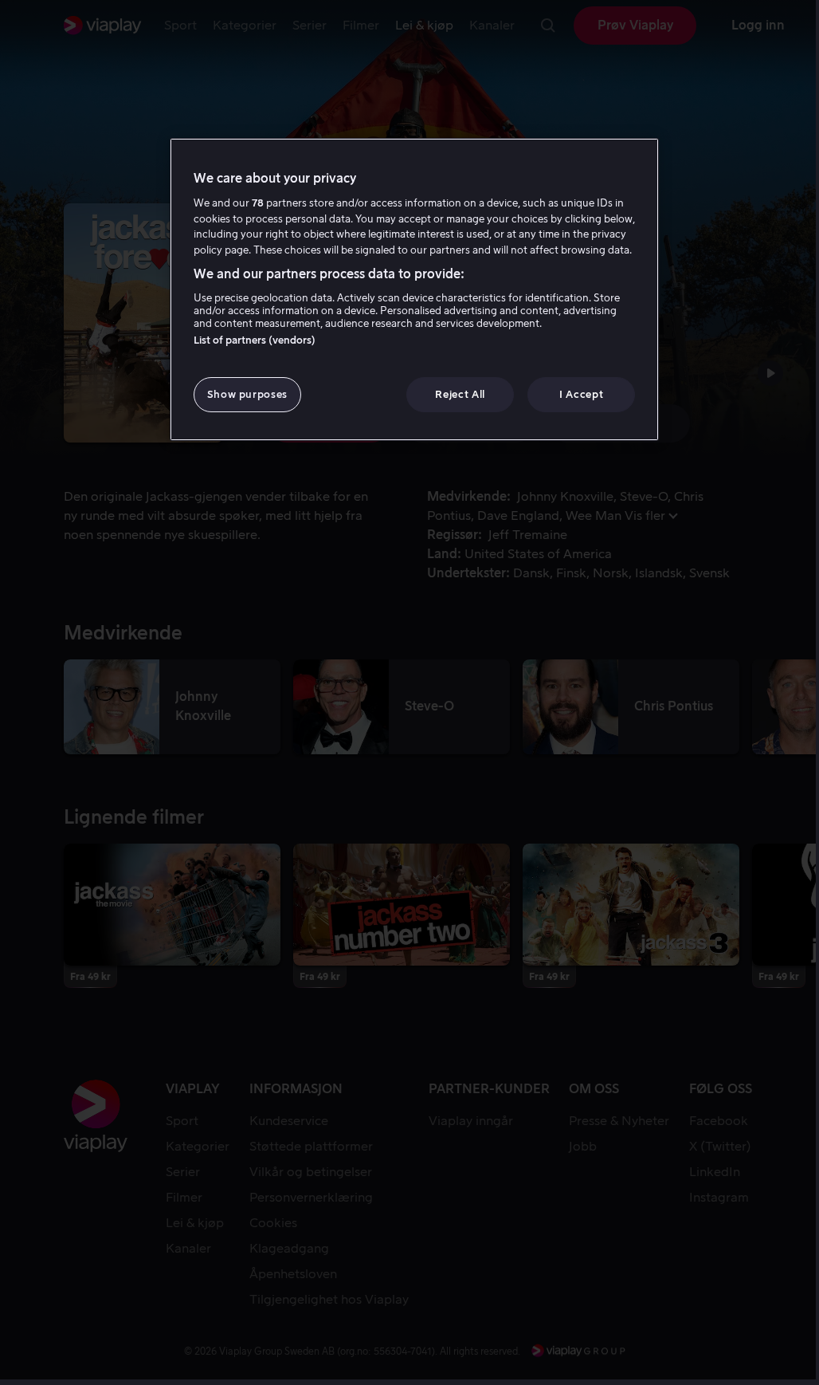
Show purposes (247, 394)
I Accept (581, 394)
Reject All (460, 394)
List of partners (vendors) (254, 340)
